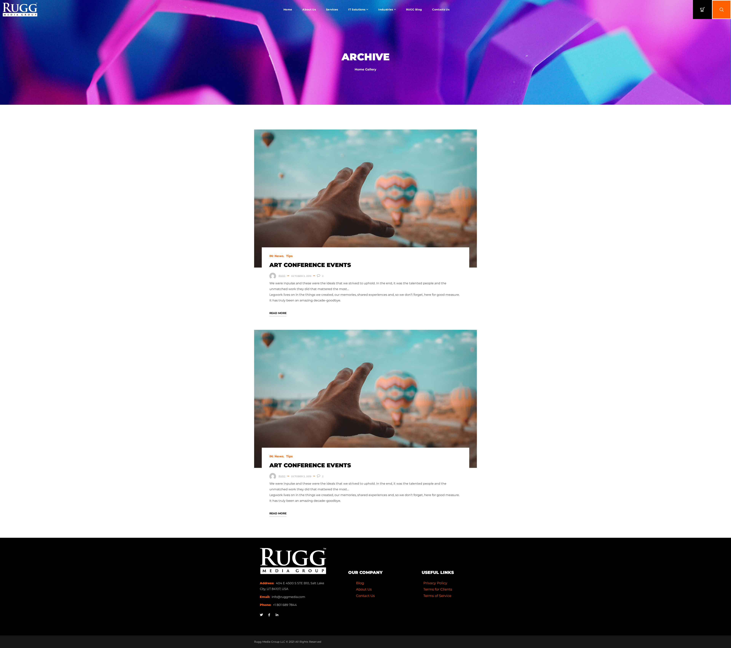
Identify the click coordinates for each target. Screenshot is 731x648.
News (279, 256)
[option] (365, 198)
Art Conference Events (310, 264)
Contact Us (365, 596)
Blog (360, 583)
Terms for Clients (437, 589)
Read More (277, 313)
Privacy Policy (435, 583)
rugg (282, 275)
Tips (289, 256)
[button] (702, 9)
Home (359, 69)
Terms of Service (437, 596)
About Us (364, 589)
